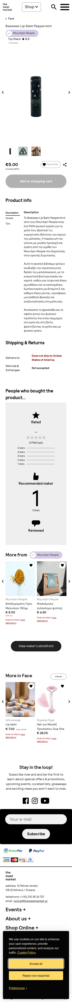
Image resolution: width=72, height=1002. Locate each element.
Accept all (36, 963)
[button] (3, 581)
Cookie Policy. (26, 952)
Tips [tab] (8, 223)
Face (11, 18)
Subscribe (36, 833)
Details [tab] (9, 218)
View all (58, 676)
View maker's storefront (36, 646)
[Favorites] (31, 565)
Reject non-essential (36, 975)
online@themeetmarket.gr (31, 901)
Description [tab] (12, 212)
